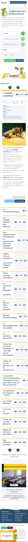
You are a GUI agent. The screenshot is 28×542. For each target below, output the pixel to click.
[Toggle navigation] (25, 5)
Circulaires (18, 520)
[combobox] (11, 33)
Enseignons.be (11, 489)
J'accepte (4, 527)
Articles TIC (18, 518)
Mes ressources (7, 520)
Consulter (21, 201)
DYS (6, 55)
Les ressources (7, 514)
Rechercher (9, 60)
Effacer (20, 60)
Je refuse (10, 527)
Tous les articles (20, 514)
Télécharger (20, 197)
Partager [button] (10, 201)
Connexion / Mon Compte (18, 2)
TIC (12, 55)
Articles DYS (19, 516)
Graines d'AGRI (6, 103)
